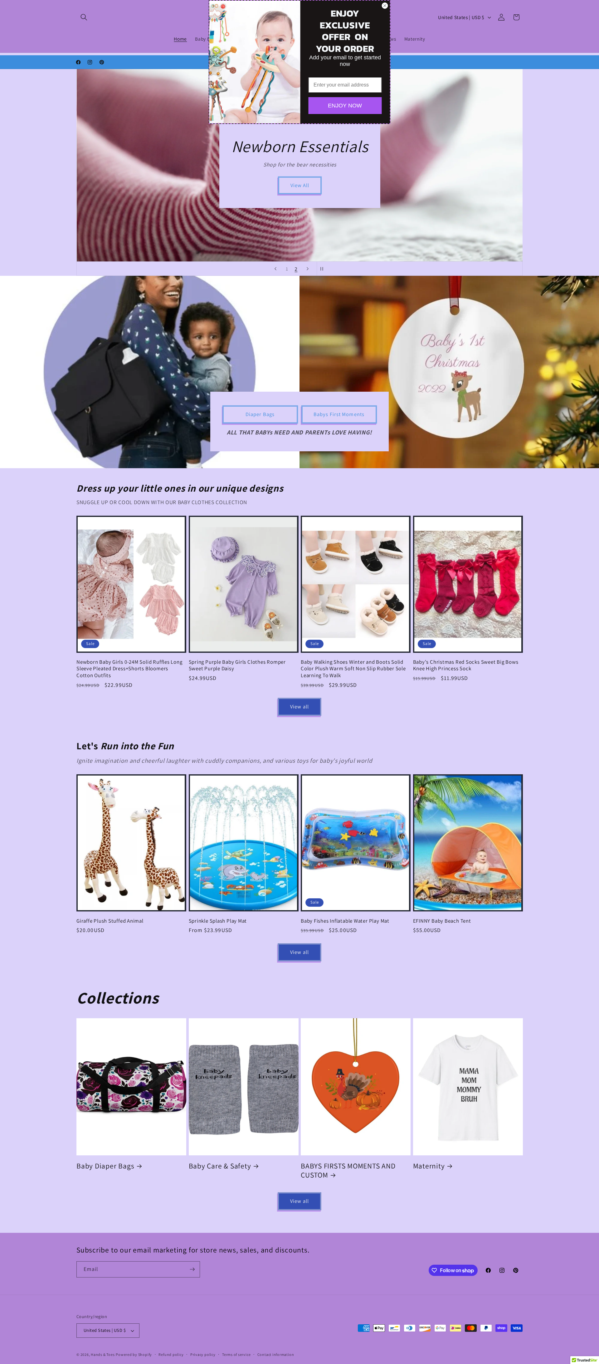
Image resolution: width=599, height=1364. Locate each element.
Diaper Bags (260, 414)
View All (299, 185)
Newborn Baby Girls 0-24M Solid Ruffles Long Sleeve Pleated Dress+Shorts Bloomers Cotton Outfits (129, 668)
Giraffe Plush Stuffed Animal (110, 921)
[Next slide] (307, 268)
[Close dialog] (385, 5)
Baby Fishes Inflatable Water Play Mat (345, 921)
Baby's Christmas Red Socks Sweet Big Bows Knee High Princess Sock (466, 665)
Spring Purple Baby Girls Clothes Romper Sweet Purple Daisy (237, 665)
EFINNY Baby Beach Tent (442, 921)
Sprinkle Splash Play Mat (218, 921)
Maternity (429, 1165)
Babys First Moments (339, 414)
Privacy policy (203, 1354)
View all (299, 706)
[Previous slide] (275, 268)
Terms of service (236, 1354)
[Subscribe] (192, 1269)
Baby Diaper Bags (105, 1165)
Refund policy (170, 1354)
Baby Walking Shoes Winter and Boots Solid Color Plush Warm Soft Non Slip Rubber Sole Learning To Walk (353, 668)
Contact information (275, 1354)
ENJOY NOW (345, 105)
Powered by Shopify (134, 1354)
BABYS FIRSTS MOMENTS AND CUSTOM (348, 1170)
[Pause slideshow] (323, 268)
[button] (83, 17)
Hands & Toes (102, 1354)
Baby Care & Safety (220, 1165)
